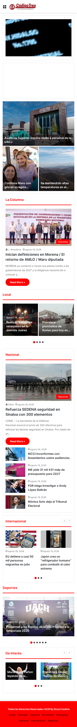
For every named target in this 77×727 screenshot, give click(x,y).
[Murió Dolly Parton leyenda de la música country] (21, 671)
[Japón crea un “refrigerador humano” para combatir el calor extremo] (56, 539)
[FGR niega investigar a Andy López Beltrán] (15, 486)
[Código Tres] (23, 6)
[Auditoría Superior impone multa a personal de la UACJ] (38, 123)
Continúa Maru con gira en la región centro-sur (17, 187)
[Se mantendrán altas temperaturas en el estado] (56, 169)
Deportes (53, 720)
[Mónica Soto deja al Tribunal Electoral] (15, 502)
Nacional (23, 720)
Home (12, 714)
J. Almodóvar (14, 249)
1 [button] (34, 342)
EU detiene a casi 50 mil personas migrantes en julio (19, 560)
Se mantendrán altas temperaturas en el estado (55, 187)
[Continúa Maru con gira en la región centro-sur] (20, 169)
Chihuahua (62, 714)
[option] (38, 146)
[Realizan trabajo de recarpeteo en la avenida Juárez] (20, 320)
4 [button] (43, 342)
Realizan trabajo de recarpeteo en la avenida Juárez (19, 326)
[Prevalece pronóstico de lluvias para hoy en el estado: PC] (56, 320)
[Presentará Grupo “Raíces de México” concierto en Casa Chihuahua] (56, 671)
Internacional (38, 720)
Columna (35, 714)
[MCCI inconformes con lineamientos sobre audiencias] (15, 454)
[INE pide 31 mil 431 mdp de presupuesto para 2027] (15, 470)
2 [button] (37, 342)
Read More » (17, 282)
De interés (48, 714)
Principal (22, 714)
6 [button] (45, 642)
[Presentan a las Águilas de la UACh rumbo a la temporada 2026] (38, 616)
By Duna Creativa (59, 709)
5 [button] (43, 642)
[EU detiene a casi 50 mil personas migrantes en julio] (21, 539)
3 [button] (40, 342)
